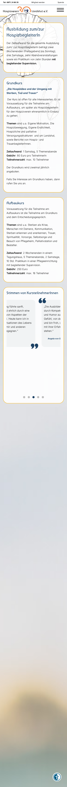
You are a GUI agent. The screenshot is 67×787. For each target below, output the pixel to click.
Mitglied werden (38, 2)
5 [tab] (43, 398)
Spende (61, 2)
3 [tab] (34, 398)
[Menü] (60, 10)
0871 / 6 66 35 (13, 2)
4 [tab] (39, 398)
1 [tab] (25, 398)
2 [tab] (29, 398)
